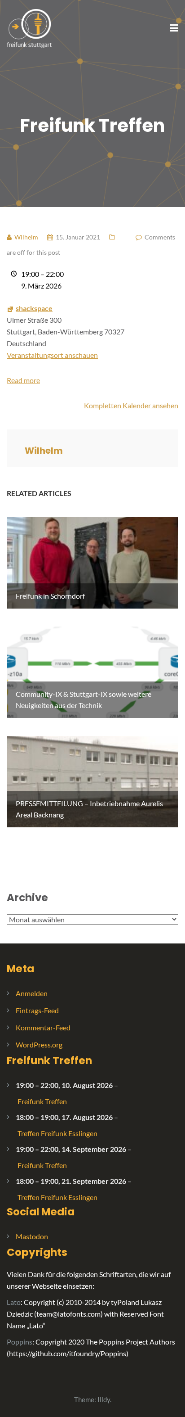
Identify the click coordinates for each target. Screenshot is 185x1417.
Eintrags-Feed (37, 1010)
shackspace (34, 308)
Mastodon (32, 1236)
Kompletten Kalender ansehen (131, 405)
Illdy (103, 1399)
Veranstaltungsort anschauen (52, 355)
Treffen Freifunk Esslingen (57, 1133)
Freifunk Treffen (49, 1060)
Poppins (19, 1341)
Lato (14, 1302)
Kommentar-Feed (43, 1027)
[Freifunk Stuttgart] (29, 27)
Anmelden (32, 993)
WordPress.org (39, 1044)
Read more (23, 380)
